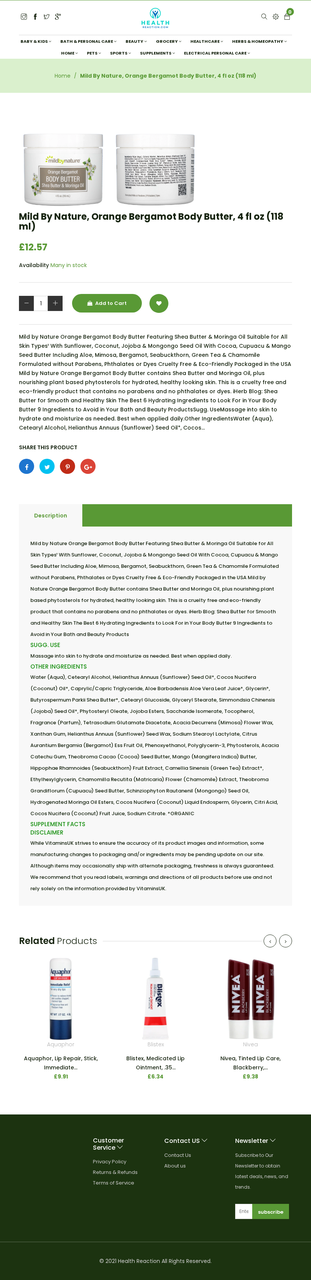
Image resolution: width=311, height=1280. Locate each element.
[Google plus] (88, 466)
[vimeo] (67, 466)
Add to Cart (110, 303)
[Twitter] (24, 17)
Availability (34, 265)
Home (63, 76)
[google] (58, 17)
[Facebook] (35, 17)
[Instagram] (47, 17)
